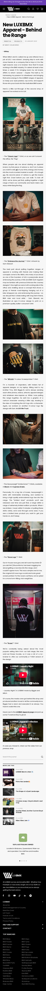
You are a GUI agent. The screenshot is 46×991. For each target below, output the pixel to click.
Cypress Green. (19, 487)
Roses (10, 643)
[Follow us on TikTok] (21, 895)
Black (6, 487)
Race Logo (12, 557)
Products (18, 41)
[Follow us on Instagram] (10, 895)
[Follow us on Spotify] (32, 895)
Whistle (11, 379)
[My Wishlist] (38, 9)
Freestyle (7, 41)
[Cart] (42, 9)
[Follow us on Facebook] (5, 895)
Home (8, 15)
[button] (23, 902)
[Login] (33, 9)
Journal (13, 15)
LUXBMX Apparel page (25, 712)
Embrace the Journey (16, 261)
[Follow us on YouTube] (16, 895)
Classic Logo (13, 156)
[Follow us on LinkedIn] (26, 895)
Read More (23, 4)
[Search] (29, 9)
